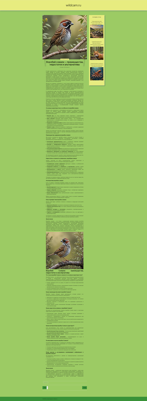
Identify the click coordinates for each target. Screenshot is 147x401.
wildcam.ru (73, 5)
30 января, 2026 (64, 59)
